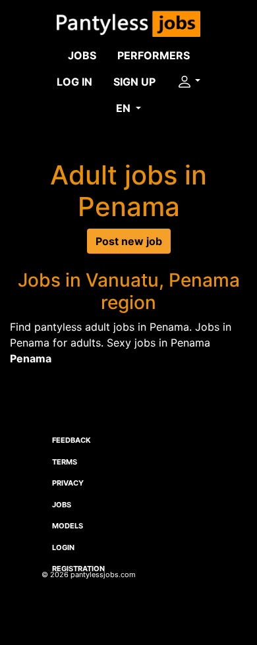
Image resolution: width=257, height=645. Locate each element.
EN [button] (124, 108)
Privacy (68, 483)
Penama (30, 358)
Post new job (129, 241)
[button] (188, 82)
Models (67, 525)
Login (63, 547)
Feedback (71, 440)
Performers (153, 55)
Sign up (134, 81)
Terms (64, 461)
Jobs (82, 55)
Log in (74, 81)
